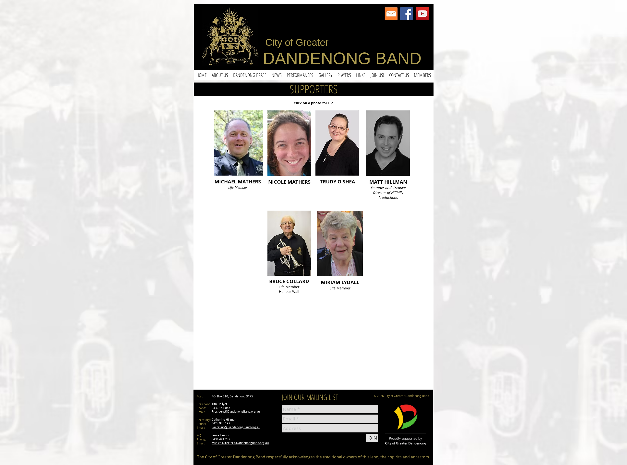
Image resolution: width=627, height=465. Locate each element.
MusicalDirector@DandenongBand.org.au (240, 443)
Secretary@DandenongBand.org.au (236, 427)
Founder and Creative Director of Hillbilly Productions (388, 192)
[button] (219, 75)
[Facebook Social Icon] (406, 13)
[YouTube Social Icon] (422, 13)
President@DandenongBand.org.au (236, 411)
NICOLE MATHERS (289, 182)
